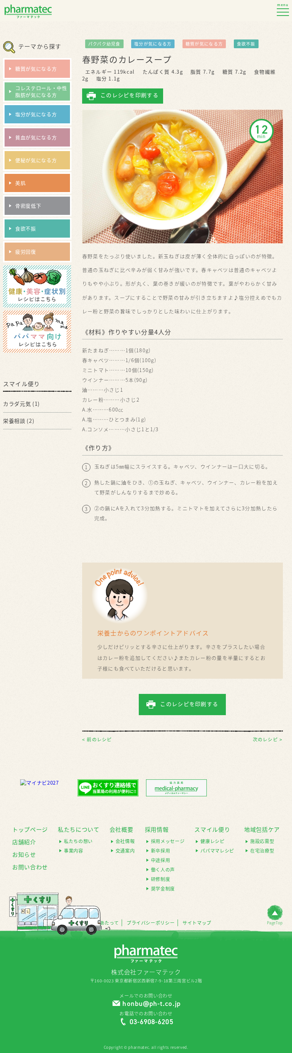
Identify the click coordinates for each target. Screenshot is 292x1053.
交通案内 (125, 851)
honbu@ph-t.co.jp (151, 1003)
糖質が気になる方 (204, 44)
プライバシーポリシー (151, 923)
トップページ (30, 829)
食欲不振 (246, 44)
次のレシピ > (268, 739)
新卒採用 (160, 851)
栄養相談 (14, 420)
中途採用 (160, 860)
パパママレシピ (217, 851)
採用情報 (157, 829)
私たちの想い (78, 841)
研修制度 (160, 879)
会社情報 (125, 841)
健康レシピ (212, 841)
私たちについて (79, 829)
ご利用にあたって (100, 923)
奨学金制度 (163, 889)
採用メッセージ (168, 841)
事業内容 (73, 851)
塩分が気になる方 (152, 44)
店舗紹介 (24, 842)
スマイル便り (212, 829)
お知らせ (24, 854)
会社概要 (121, 829)
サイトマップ (196, 923)
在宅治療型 (262, 851)
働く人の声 (163, 870)
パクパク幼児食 (104, 44)
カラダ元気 (17, 403)
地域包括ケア (262, 829)
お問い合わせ (30, 867)
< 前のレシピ (97, 739)
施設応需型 (262, 841)
